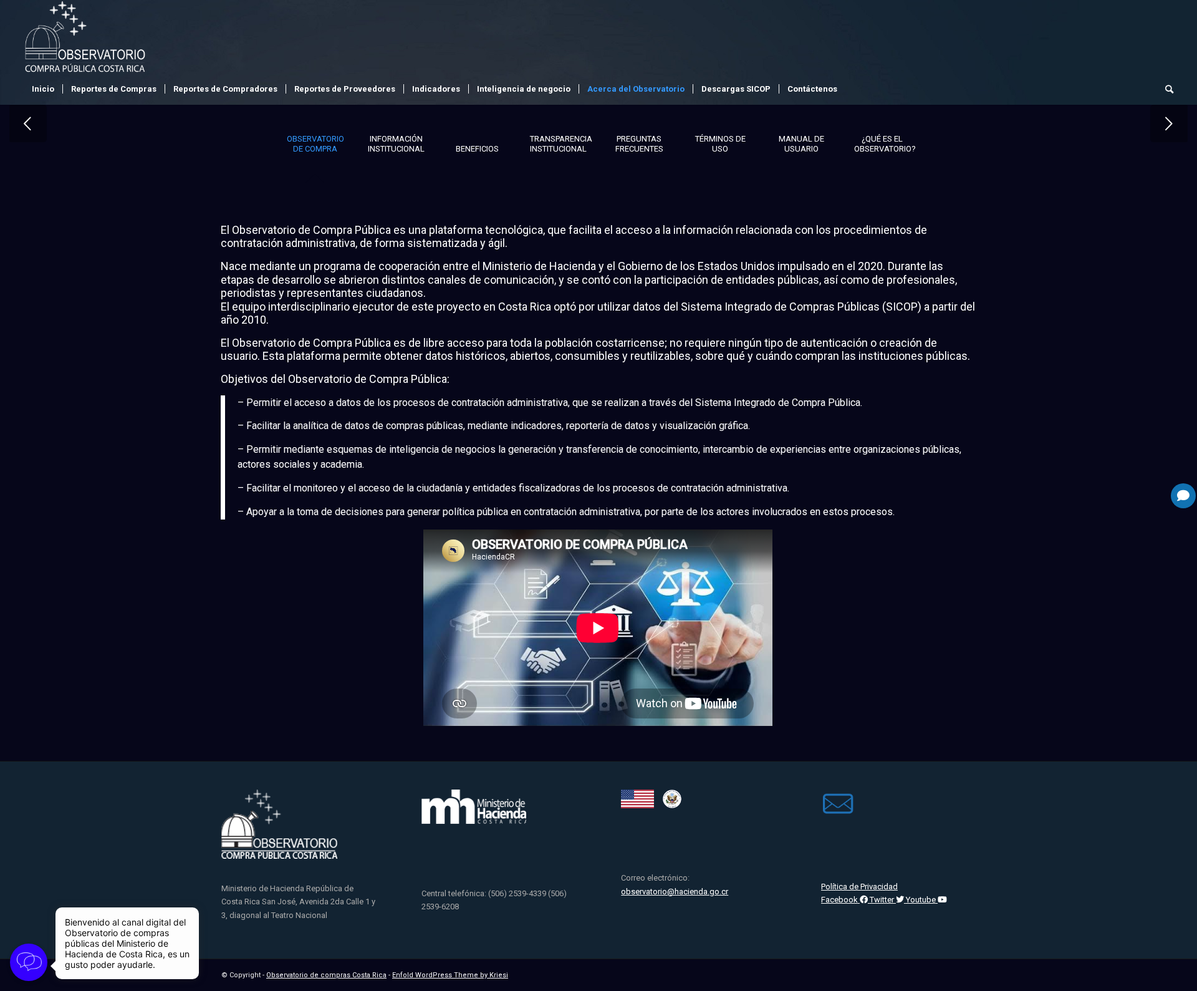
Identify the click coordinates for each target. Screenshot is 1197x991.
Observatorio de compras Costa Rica (326, 975)
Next (1169, 123)
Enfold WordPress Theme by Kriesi (450, 975)
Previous (28, 123)
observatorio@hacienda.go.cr (674, 891)
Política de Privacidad (859, 886)
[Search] (1165, 89)
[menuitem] (43, 89)
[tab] (314, 147)
